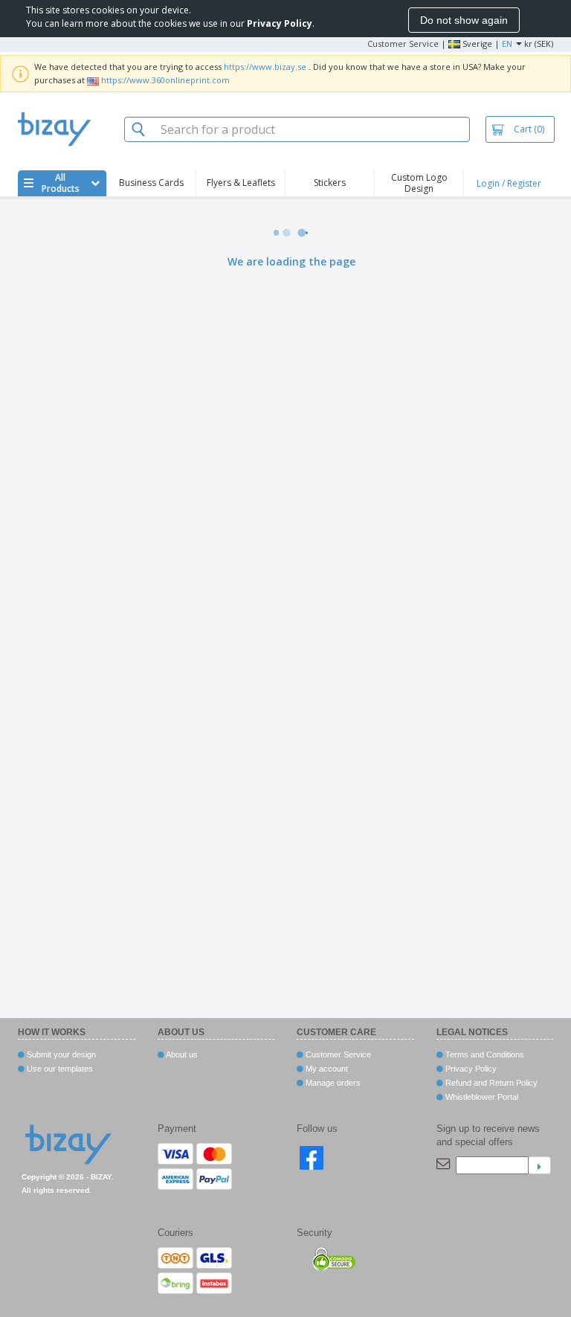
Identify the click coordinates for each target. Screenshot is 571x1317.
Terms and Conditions (483, 1054)
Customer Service (403, 43)
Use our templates (59, 1068)
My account (325, 1068)
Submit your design (60, 1054)
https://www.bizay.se (265, 66)
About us (181, 1054)
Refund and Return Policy (490, 1082)
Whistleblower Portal (480, 1096)
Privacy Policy (470, 1068)
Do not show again (464, 20)
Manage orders (332, 1082)
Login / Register (509, 183)
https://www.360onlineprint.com (165, 80)
